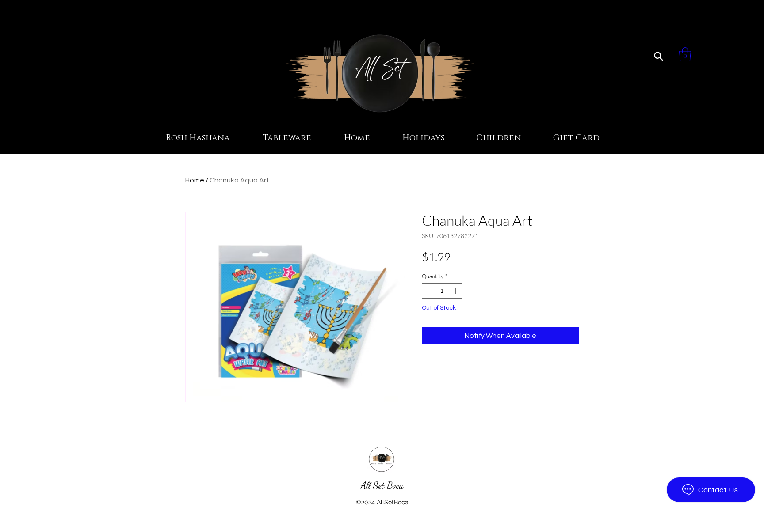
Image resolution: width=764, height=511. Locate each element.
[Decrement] (428, 291)
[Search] (658, 56)
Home (194, 180)
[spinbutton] (442, 291)
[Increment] (456, 291)
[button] (685, 54)
